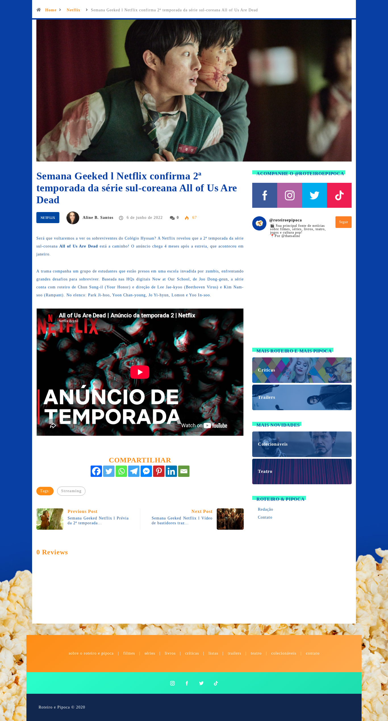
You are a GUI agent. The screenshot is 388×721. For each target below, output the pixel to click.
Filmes (129, 653)
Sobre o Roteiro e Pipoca (91, 653)
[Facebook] (96, 471)
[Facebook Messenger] (146, 471)
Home (51, 10)
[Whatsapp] (121, 471)
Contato (265, 517)
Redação (265, 509)
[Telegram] (133, 471)
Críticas (192, 653)
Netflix (73, 10)
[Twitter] (108, 471)
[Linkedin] (171, 471)
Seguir (343, 222)
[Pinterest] (158, 471)
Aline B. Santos (98, 217)
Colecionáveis (283, 653)
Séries (151, 653)
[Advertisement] (302, 296)
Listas (213, 653)
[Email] (183, 471)
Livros (170, 653)
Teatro (256, 653)
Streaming (71, 491)
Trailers (234, 653)
